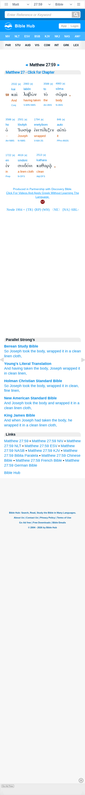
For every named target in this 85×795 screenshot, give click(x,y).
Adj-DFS (41, 176)
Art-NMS (10, 140)
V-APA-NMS (29, 105)
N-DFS (21, 176)
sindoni (22, 160)
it (63, 351)
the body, (59, 420)
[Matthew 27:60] (80, 369)
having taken (22, 368)
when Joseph (23, 420)
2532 (14, 84)
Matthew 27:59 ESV (41, 446)
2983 (26, 83)
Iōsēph (22, 124)
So (6, 386)
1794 (37, 119)
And (7, 420)
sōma (59, 88)
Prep (8, 176)
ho (7, 124)
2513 (39, 155)
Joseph (16, 351)
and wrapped (59, 403)
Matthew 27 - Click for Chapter (30, 72)
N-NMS (21, 140)
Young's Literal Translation (27, 364)
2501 (21, 119)
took (26, 351)
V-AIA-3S (38, 140)
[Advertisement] (42, 298)
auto (60, 124)
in (66, 351)
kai (13, 89)
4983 (58, 83)
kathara (42, 160)
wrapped (54, 351)
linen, (22, 373)
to (45, 89)
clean (12, 373)
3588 (46, 83)
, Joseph (55, 368)
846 (59, 119)
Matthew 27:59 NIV (47, 441)
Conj (13, 105)
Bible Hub (12, 473)
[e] (19, 84)
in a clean (30, 425)
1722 (8, 155)
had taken (43, 420)
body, (41, 351)
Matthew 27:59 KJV (44, 451)
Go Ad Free (7, 786)
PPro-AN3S (62, 140)
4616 (21, 155)
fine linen (11, 390)
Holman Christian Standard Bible (33, 381)
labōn (27, 89)
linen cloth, (13, 356)
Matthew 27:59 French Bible (39, 460)
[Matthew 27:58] (5, 369)
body (43, 368)
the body (40, 403)
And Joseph (14, 403)
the (33, 351)
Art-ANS (48, 105)
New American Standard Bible (30, 398)
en (7, 160)
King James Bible (19, 415)
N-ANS (59, 105)
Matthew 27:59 (16, 441)
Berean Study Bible (21, 346)
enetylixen (41, 124)
